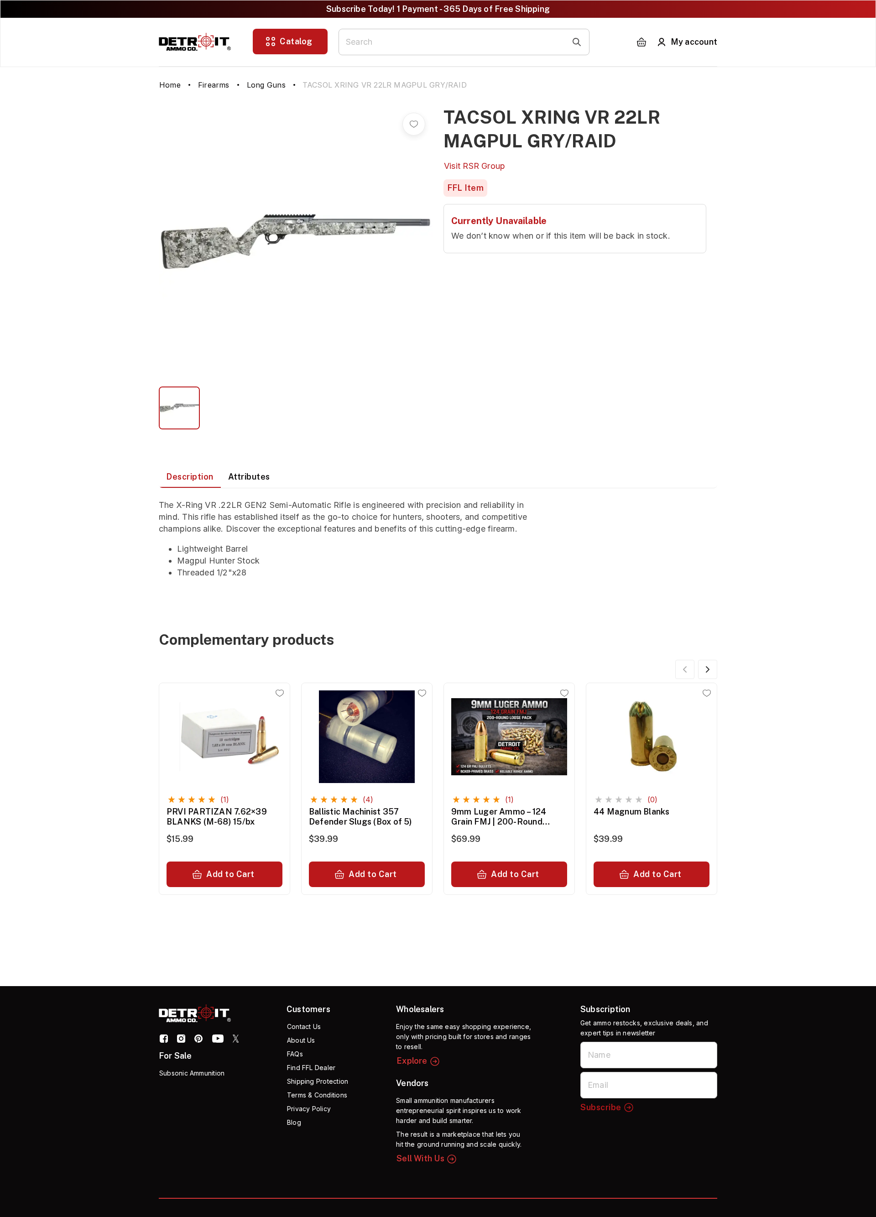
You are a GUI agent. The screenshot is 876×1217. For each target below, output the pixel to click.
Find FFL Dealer (311, 1067)
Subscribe (600, 1107)
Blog (294, 1122)
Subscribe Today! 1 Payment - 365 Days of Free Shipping (438, 9)
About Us (301, 1040)
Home (170, 84)
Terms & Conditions (317, 1095)
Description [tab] (190, 476)
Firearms (213, 84)
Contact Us (304, 1026)
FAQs (295, 1054)
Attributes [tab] (249, 476)
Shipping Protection (317, 1081)
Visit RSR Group (474, 166)
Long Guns (266, 84)
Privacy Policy (309, 1109)
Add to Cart (230, 874)
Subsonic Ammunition (191, 1073)
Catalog (296, 41)
